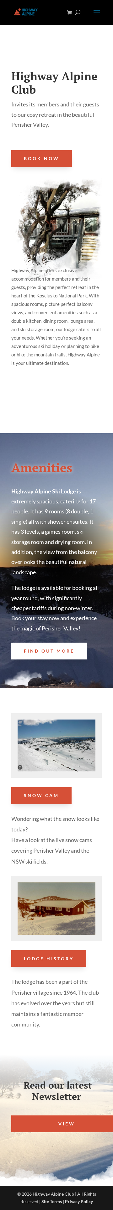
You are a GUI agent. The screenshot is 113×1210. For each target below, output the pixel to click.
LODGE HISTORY (49, 958)
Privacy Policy (79, 1201)
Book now (41, 158)
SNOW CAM (41, 795)
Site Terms (51, 1201)
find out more (49, 651)
